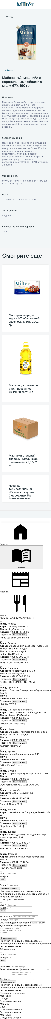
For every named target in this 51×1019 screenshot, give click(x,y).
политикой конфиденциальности (17, 894)
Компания (6, 916)
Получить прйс (19, 635)
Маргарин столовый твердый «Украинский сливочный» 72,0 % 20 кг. (24, 460)
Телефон (5, 907)
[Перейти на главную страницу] (25, 4)
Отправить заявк (8, 982)
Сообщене (5, 979)
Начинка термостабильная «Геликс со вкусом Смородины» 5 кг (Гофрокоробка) (21, 491)
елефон (5, 876)
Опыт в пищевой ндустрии (14, 922)
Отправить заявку (8, 938)
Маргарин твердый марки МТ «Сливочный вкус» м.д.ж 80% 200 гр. (24, 320)
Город (4, 885)
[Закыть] (1, 952)
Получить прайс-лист (10, 888)
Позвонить (6, 634)
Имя (3, 873)
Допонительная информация (15, 925)
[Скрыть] (1, 621)
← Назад (8, 16)
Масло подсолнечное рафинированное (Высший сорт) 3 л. (23, 389)
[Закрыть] (1, 871)
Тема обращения (10, 969)
